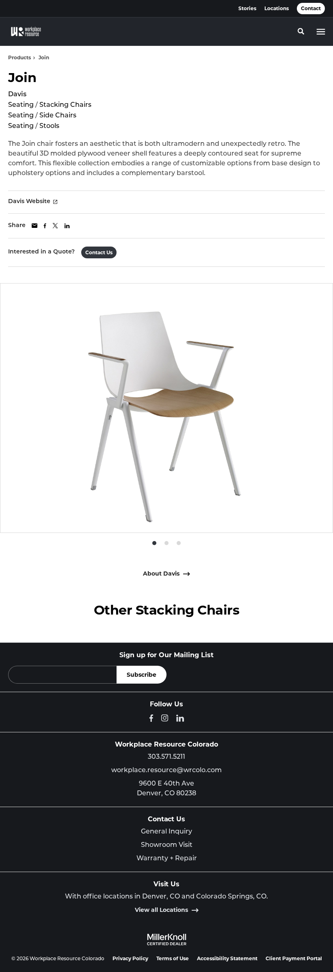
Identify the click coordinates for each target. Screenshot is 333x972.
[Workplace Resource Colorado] (26, 31)
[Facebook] (151, 718)
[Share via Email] (34, 225)
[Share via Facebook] (44, 225)
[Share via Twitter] (55, 225)
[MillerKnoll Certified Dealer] (166, 939)
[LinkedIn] (180, 718)
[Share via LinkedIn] (67, 225)
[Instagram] (164, 717)
